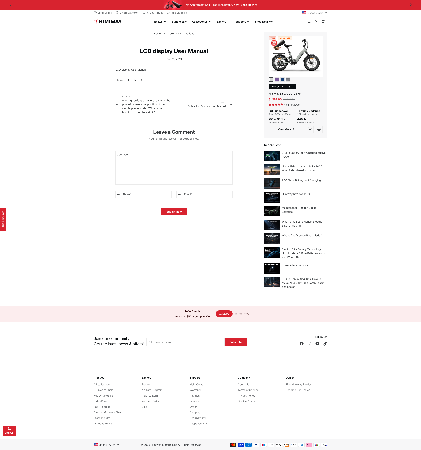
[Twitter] (142, 80)
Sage (271, 79)
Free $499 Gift (2, 219)
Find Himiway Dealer (298, 384)
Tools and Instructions (181, 33)
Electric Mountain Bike (107, 412)
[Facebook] (128, 80)
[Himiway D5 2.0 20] (296, 56)
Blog (144, 406)
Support (240, 21)
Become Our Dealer (298, 390)
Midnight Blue (282, 79)
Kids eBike (100, 401)
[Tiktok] (325, 344)
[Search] (309, 21)
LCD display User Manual (130, 69)
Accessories (200, 21)
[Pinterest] (135, 80)
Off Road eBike (103, 423)
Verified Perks (150, 401)
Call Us (9, 432)
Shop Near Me (264, 21)
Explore (221, 21)
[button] (323, 21)
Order (193, 406)
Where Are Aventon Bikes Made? (302, 235)
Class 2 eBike (102, 418)
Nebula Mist (277, 79)
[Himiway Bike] (108, 22)
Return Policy (198, 418)
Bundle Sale (179, 21)
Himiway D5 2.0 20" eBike (285, 93)
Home (157, 33)
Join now (224, 313)
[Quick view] (319, 129)
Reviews (147, 384)
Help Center (197, 384)
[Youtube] (317, 344)
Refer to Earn (150, 395)
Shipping (195, 412)
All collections (102, 384)
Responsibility (198, 423)
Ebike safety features (295, 265)
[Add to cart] (310, 129)
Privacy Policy (246, 395)
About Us (243, 384)
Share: (119, 80)
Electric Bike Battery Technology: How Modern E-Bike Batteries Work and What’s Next (303, 253)
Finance (194, 401)
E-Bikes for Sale (103, 390)
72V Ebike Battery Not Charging (301, 180)
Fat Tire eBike (102, 406)
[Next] (410, 5)
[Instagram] (309, 344)
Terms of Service (248, 390)
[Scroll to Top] (414, 432)
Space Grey (288, 79)
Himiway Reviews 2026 (296, 194)
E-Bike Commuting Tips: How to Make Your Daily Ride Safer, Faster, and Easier (303, 282)
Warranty (195, 390)
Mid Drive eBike (103, 395)
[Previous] (10, 5)
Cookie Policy (246, 401)
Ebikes (158, 21)
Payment (195, 395)
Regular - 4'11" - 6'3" (282, 86)
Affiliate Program (152, 390)
